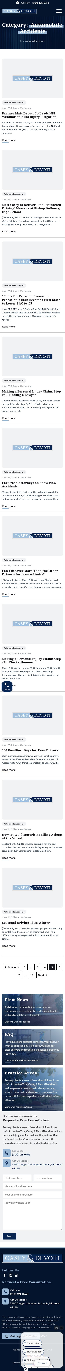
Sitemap (16, 1362)
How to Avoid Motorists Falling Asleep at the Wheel (32, 836)
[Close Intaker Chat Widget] (61, 1328)
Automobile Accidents (14, 102)
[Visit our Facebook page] (4, 1275)
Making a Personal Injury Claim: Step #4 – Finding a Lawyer (31, 393)
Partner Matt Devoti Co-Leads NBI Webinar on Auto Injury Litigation (29, 115)
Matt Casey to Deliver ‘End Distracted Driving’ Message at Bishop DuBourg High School (31, 208)
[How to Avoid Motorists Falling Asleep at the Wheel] (32, 800)
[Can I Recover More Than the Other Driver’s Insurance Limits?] (32, 536)
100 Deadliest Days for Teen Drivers (30, 750)
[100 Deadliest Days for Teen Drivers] (32, 715)
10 (31, 975)
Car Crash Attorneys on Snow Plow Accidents (29, 484)
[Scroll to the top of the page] (6, 1364)
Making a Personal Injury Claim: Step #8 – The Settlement (31, 660)
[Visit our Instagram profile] (10, 1275)
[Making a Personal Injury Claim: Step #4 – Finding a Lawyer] (32, 356)
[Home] (21, 41)
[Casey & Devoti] (19, 11)
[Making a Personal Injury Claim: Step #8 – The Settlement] (32, 624)
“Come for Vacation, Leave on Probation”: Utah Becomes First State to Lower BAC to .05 (31, 299)
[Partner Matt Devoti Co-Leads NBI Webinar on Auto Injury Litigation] (32, 78)
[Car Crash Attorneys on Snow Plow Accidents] (32, 448)
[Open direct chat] (56, 1328)
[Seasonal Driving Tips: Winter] (32, 888)
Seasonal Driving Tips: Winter (26, 923)
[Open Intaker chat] (26, 1369)
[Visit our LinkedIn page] (16, 1275)
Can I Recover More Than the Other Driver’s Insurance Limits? (30, 572)
